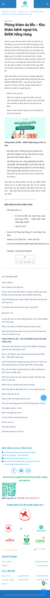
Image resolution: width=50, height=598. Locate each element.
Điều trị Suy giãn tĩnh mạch (11, 413)
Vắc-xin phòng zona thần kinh (12, 287)
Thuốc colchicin (7, 283)
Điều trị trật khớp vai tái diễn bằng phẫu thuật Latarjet (21, 327)
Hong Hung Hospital (23, 251)
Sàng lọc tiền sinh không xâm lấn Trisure (16, 399)
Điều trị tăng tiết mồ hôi (10, 394)
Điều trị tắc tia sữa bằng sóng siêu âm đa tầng (18, 385)
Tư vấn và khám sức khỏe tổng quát (14, 417)
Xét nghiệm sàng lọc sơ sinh (12, 408)
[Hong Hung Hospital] (25, 4)
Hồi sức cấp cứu (7, 422)
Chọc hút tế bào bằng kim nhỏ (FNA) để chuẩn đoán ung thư (23, 403)
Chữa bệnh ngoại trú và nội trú (13, 432)
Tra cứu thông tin (42, 566)
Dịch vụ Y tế (23, 11)
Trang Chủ (5, 11)
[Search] (47, 4)
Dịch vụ (14, 11)
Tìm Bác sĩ (5, 566)
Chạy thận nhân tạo (9, 427)
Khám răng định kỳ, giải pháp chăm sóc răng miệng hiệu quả (23, 389)
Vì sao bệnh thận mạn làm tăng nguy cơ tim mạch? (20, 307)
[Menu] (3, 4)
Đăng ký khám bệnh (41, 562)
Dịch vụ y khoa (7, 562)
